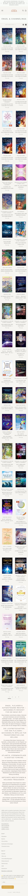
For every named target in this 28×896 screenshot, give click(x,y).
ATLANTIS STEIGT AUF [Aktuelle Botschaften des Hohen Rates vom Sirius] (7, 297)
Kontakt (3, 853)
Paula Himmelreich (21, 658)
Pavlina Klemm (7, 46)
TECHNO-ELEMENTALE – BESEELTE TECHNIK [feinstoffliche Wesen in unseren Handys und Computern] (21, 688)
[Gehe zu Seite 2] (18, 697)
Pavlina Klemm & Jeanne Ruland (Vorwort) (7, 100)
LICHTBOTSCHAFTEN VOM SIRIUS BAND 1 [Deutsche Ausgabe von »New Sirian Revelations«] (21, 270)
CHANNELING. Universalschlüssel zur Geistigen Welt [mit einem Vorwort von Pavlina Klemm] (7, 187)
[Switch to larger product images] (23, 24)
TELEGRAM (5, 827)
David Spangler (21, 685)
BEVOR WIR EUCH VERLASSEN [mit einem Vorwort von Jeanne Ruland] (7, 493)
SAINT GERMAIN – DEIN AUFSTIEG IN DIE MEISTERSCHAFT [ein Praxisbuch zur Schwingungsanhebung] (7, 520)
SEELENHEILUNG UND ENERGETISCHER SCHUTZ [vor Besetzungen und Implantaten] (21, 214)
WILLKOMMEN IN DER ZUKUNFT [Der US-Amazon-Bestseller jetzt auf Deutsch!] (7, 689)
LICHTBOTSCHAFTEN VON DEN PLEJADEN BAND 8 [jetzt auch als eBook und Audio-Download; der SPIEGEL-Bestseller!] (21, 49)
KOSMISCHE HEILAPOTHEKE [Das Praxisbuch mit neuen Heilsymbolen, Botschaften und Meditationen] (7, 381)
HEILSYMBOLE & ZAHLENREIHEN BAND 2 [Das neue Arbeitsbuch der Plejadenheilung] (7, 131)
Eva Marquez (20, 211)
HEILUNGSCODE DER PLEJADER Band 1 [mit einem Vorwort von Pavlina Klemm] (7, 215)
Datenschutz (4, 863)
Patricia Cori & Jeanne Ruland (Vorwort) (7, 490)
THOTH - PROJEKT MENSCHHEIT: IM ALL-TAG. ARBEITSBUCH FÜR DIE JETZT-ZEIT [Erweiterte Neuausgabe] (7, 352)
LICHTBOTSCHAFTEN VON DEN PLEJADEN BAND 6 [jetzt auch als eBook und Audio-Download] (7, 75)
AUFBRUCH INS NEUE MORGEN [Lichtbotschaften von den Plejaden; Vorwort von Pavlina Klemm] (21, 551)
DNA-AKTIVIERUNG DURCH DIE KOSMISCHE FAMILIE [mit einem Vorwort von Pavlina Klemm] (21, 243)
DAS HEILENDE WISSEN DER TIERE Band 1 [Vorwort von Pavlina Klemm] (7, 437)
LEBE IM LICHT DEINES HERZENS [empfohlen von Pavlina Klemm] (20, 186)
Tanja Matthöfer (7, 267)
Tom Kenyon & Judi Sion (20, 378)
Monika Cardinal (7, 658)
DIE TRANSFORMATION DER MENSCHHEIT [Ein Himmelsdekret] (20, 661)
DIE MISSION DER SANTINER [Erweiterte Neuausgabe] (21, 325)
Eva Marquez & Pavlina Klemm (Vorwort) (7, 212)
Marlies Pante (7, 239)
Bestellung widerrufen (6, 871)
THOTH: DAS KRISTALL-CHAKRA (7, 578)
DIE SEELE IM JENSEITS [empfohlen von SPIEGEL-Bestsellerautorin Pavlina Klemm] (21, 354)
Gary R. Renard (7, 546)
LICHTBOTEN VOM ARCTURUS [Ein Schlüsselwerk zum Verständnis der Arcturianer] (20, 381)
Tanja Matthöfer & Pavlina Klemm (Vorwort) (7, 183)
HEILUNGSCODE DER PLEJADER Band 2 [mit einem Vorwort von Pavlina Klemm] (7, 325)
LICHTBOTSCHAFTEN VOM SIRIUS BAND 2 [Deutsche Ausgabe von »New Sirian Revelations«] (21, 492)
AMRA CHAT (5, 829)
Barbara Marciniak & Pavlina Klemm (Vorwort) (20, 547)
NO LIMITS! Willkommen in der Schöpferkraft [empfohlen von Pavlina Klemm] (21, 435)
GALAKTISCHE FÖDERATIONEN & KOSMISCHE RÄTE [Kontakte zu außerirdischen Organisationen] (21, 579)
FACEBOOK (5, 823)
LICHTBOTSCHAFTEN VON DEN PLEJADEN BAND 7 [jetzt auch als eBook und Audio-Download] (7, 49)
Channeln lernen (5, 846)
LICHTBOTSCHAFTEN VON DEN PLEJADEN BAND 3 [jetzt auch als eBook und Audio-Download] (7, 158)
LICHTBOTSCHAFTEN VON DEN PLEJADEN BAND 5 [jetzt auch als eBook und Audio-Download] (7, 105)
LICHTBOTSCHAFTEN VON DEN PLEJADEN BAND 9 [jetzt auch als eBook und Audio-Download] (21, 75)
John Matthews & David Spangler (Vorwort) (21, 604)
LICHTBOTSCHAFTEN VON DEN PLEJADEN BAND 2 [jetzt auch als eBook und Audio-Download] (21, 131)
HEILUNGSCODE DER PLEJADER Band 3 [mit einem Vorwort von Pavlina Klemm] (7, 465)
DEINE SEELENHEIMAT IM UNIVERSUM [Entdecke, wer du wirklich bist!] (7, 606)
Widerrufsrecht (5, 861)
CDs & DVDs (4, 841)
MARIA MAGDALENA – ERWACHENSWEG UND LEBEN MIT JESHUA (7, 270)
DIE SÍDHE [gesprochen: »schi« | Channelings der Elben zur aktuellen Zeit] (20, 607)
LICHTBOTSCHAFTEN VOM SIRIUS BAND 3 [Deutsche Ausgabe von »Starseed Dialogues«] (7, 408)
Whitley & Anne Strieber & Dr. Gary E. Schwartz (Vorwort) (21, 350)
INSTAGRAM (5, 825)
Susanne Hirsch (21, 631)
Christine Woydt (7, 517)
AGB (2, 866)
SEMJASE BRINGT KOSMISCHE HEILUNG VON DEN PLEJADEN (21, 634)
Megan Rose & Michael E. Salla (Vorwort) (7, 686)
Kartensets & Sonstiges (7, 843)
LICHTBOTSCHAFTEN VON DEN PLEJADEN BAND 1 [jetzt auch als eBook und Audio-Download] (21, 102)
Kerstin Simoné (21, 294)
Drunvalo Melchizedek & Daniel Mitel (21, 183)
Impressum (4, 868)
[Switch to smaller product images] (26, 24)
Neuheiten (3, 836)
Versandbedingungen (6, 858)
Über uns (3, 856)
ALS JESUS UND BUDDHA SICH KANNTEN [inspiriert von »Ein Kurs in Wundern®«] (7, 549)
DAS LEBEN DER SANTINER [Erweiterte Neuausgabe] (20, 465)
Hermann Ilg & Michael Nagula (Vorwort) (21, 322)
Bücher (3, 839)
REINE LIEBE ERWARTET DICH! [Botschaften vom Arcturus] (7, 634)
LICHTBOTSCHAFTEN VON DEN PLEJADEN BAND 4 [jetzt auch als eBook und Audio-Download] (21, 158)
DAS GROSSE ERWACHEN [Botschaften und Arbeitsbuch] (7, 242)
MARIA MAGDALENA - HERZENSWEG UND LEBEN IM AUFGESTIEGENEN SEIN (21, 408)
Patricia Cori (20, 267)
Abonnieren (8, 887)
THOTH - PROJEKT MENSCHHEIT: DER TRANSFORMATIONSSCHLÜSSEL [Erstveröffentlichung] (21, 297)
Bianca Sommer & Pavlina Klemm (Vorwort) (7, 433)
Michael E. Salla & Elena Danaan (21, 576)
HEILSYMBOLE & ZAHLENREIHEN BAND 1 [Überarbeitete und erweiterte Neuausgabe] (21, 522)
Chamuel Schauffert (7, 603)
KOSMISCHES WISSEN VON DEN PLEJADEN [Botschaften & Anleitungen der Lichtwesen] (7, 661)
